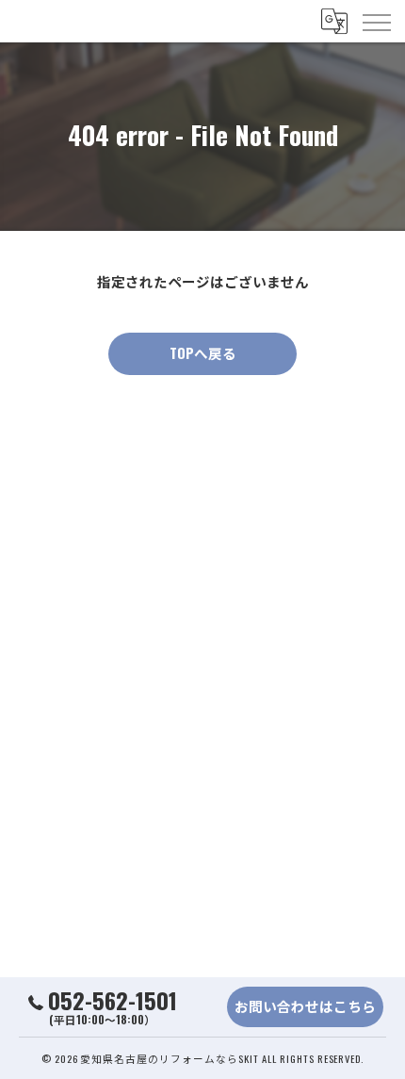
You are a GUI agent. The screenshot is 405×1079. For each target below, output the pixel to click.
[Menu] (375, 20)
